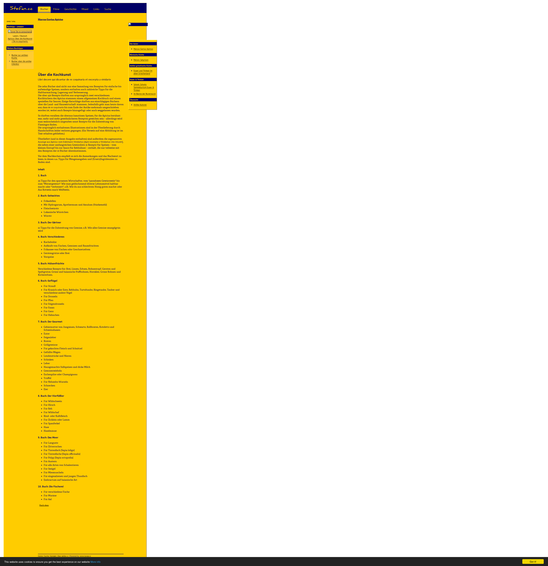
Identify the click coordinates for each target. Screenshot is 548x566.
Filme (56, 9)
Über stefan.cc (62, 556)
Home (40, 556)
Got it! (533, 561)
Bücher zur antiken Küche (20, 56)
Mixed (85, 9)
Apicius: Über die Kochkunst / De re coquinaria (20, 40)
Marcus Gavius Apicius (143, 48)
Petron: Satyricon (141, 59)
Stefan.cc (21, 8)
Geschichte (70, 9)
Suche (107, 9)
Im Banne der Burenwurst (145, 93)
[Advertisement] (81, 47)
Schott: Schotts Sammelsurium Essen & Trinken (144, 87)
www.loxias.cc (85, 556)
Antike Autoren (140, 104)
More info (95, 561)
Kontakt (53, 556)
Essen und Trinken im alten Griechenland (143, 72)
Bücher (44, 9)
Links (96, 9)
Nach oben (44, 505)
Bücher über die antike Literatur (21, 62)
